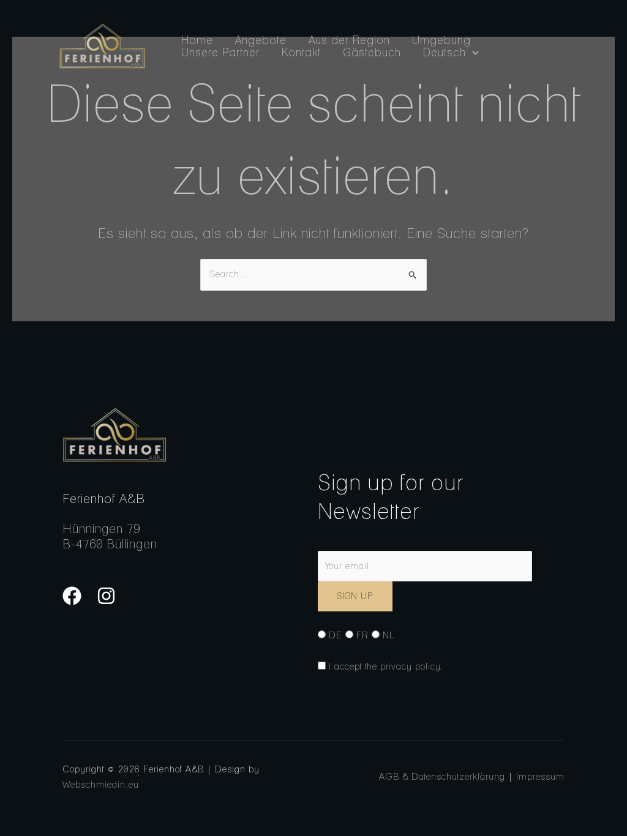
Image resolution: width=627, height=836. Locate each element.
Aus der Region (349, 40)
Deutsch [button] (444, 53)
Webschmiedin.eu (100, 784)
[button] (472, 53)
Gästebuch (372, 53)
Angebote (261, 40)
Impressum (540, 776)
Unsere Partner (220, 53)
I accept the (384, 666)
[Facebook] (71, 595)
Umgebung (441, 40)
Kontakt (301, 53)
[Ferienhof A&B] (102, 45)
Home (197, 40)
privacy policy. (411, 666)
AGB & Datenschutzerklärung (442, 776)
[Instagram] (106, 595)
